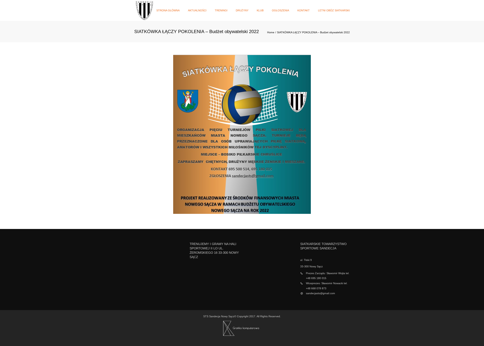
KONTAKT (303, 10)
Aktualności (197, 10)
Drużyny (242, 10)
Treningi (221, 10)
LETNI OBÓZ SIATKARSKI (334, 10)
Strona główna (168, 10)
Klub (260, 10)
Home (270, 32)
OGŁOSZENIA (280, 10)
